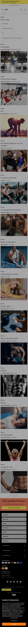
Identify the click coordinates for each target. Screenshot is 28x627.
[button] (14, 312)
